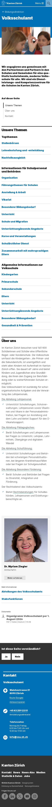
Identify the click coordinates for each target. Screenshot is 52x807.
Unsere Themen (13, 105)
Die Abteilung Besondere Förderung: (21, 469)
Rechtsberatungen (23, 492)
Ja (6, 656)
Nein (17, 656)
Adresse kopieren (17, 702)
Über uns (10, 110)
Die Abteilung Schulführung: (17, 448)
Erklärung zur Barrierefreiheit (12, 786)
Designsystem (27, 783)
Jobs (27, 776)
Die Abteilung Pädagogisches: (18, 427)
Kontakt (9, 116)
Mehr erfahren (14, 578)
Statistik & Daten (12, 776)
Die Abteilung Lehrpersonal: (17, 399)
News (16, 772)
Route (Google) (16, 698)
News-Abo (28, 772)
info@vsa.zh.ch (19, 737)
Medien (40, 772)
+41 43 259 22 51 (19, 710)
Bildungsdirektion (14, 11)
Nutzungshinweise (32, 786)
